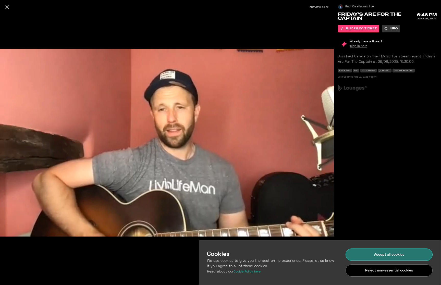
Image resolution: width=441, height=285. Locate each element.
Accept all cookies (389, 254)
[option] (358, 28)
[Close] (7, 7)
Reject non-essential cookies (389, 270)
